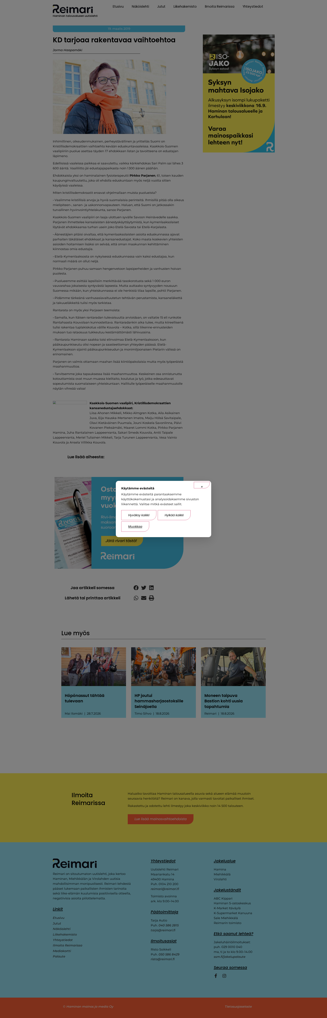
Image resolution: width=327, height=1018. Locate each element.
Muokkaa (135, 526)
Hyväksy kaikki (138, 515)
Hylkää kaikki (174, 515)
